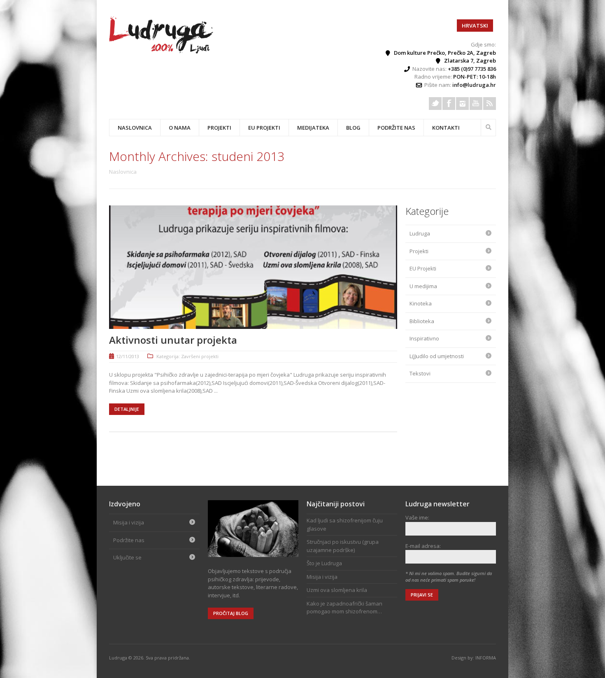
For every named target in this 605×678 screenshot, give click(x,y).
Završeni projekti (200, 356)
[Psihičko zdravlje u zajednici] (161, 51)
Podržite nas (396, 127)
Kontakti (446, 127)
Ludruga (420, 233)
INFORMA (485, 658)
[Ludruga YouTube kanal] (476, 103)
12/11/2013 (127, 356)
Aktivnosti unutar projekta (173, 340)
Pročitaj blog (230, 613)
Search (489, 126)
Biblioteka (422, 321)
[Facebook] (448, 103)
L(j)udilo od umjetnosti (437, 356)
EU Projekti (264, 127)
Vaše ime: (417, 517)
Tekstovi (420, 373)
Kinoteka (421, 303)
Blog (353, 127)
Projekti (419, 251)
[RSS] (489, 103)
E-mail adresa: (423, 546)
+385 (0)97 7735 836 (472, 68)
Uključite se (127, 557)
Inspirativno (424, 338)
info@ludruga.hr (474, 85)
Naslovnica (135, 127)
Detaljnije (126, 409)
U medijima (423, 286)
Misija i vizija (128, 522)
